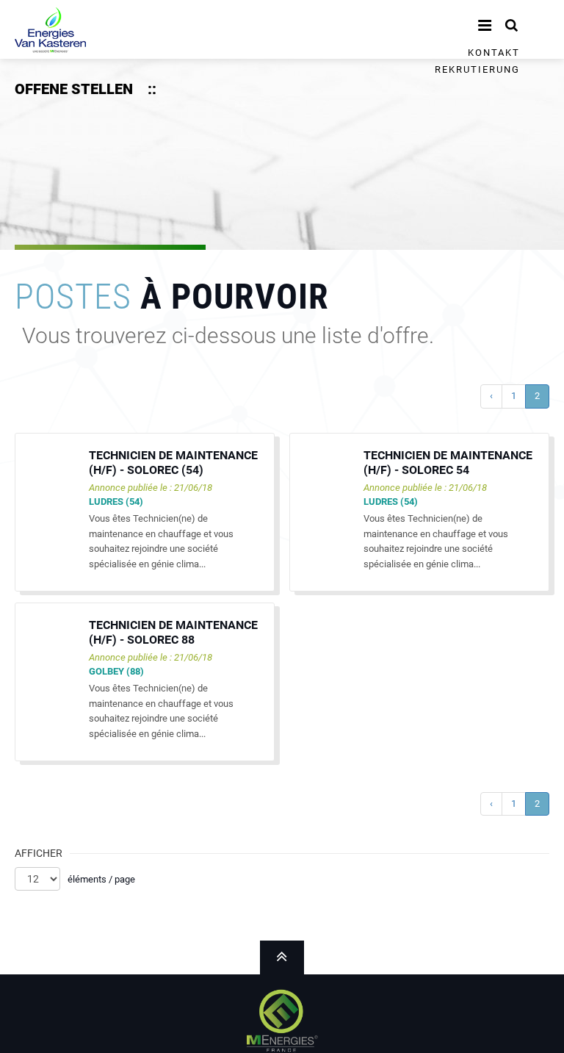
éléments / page (101, 879)
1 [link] (513, 395)
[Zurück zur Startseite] (50, 26)
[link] (491, 396)
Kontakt (494, 52)
